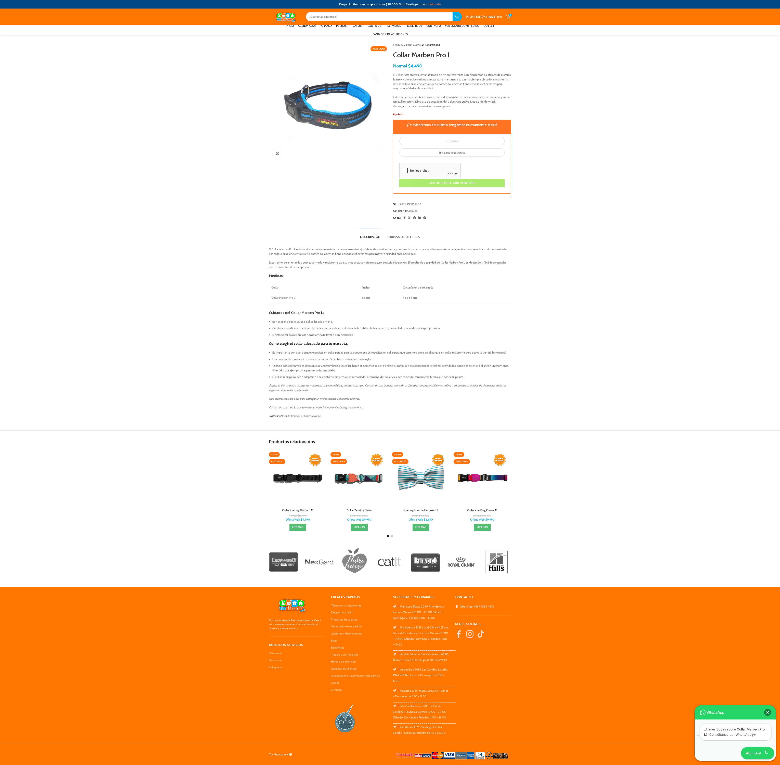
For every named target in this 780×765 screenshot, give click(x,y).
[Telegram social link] (424, 217)
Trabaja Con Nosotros (345, 654)
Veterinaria (275, 653)
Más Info (435, 4)
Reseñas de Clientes (344, 669)
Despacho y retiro (342, 612)
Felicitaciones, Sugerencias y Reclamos (355, 676)
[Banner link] (283, 562)
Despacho (275, 660)
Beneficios (337, 647)
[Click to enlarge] (277, 153)
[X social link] (409, 217)
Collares (412, 211)
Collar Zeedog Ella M (359, 510)
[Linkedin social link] (419, 217)
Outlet (335, 683)
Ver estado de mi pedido (346, 626)
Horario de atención (343, 661)
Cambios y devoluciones (346, 633)
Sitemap (336, 690)
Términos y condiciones (346, 605)
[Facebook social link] (404, 217)
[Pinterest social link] (414, 217)
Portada (398, 45)
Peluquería (275, 667)
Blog (334, 640)
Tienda (410, 45)
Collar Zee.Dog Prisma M (482, 510)
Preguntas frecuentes (344, 619)
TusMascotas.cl (278, 416)
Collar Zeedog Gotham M (297, 510)
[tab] (370, 235)
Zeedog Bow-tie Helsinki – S (421, 510)
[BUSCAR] (457, 16)
